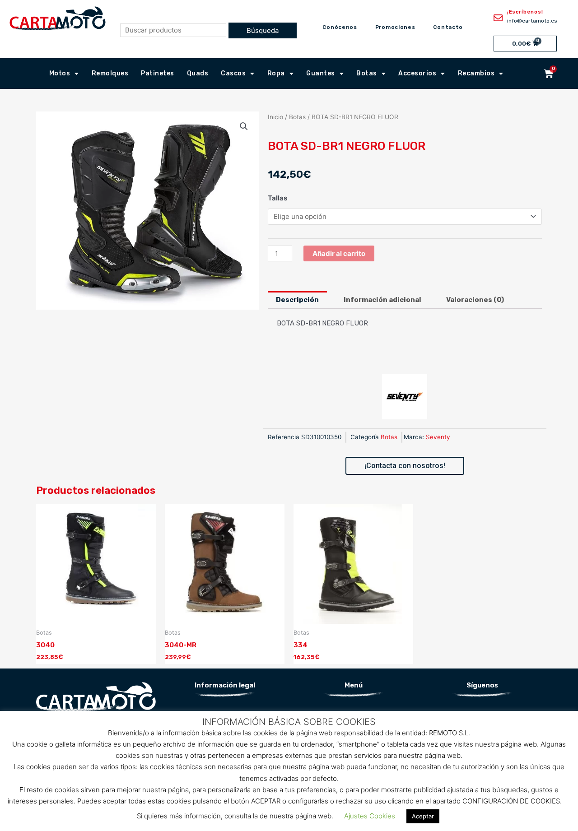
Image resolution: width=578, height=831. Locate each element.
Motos (59, 73)
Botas (366, 73)
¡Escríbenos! (525, 12)
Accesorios (417, 73)
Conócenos (339, 27)
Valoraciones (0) (475, 300)
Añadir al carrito (338, 253)
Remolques (110, 73)
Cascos (233, 73)
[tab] (297, 300)
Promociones (395, 27)
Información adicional (382, 300)
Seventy (438, 437)
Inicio (275, 117)
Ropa (276, 73)
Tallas (277, 198)
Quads (198, 73)
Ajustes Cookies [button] (369, 816)
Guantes (320, 73)
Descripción (297, 300)
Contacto (448, 27)
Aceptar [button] (423, 816)
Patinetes (157, 73)
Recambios (476, 73)
